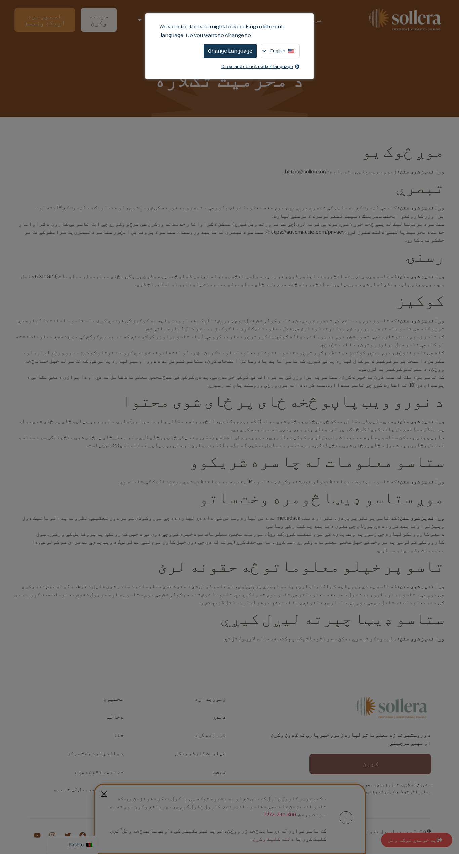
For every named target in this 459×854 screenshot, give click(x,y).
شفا (119, 735)
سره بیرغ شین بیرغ (99, 771)
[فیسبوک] (82, 835)
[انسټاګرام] (52, 835)
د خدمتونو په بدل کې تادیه (88, 789)
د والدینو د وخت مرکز (95, 753)
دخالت (115, 717)
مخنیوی (113, 699)
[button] (104, 793)
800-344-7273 (280, 814)
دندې (219, 717)
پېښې (219, 771)
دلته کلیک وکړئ (273, 839)
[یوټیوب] (37, 835)
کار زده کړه (210, 735)
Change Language (230, 50)
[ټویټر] (67, 835)
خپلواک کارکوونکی (200, 753)
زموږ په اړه (210, 699)
